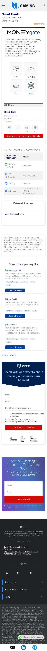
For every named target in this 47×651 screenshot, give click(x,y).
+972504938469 (24, 554)
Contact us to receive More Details (23, 136)
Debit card (24, 282)
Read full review (15, 290)
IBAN (32, 282)
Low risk (19, 310)
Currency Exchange (12, 282)
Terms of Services (29, 421)
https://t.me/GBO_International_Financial (21, 551)
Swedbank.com (17, 214)
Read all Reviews (9, 355)
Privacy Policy (11, 421)
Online (27, 310)
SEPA (8, 285)
